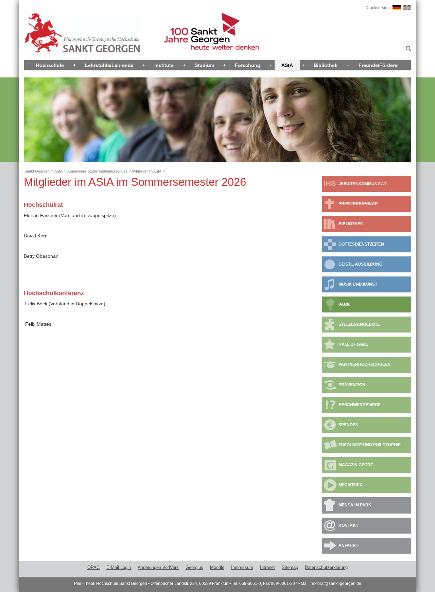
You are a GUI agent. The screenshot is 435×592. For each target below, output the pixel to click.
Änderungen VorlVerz (158, 567)
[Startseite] (82, 33)
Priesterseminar (358, 203)
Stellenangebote (359, 324)
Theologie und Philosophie (369, 445)
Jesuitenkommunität (362, 183)
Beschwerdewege (359, 404)
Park (344, 304)
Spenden (348, 425)
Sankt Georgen (37, 171)
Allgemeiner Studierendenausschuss (97, 171)
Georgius (194, 567)
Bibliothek (325, 65)
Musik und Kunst (357, 284)
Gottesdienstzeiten (361, 244)
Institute (164, 65)
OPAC (93, 567)
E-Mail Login (118, 567)
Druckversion (377, 7)
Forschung (247, 65)
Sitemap (290, 567)
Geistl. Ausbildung (360, 264)
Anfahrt (348, 545)
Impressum (242, 567)
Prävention (351, 384)
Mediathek (350, 485)
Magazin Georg (355, 465)
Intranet (267, 567)
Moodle (217, 567)
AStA (287, 65)
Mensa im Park (354, 505)
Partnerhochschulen (364, 364)
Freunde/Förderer (379, 65)
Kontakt (348, 525)
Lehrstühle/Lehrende (109, 65)
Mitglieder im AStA (146, 171)
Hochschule (50, 65)
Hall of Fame (353, 344)
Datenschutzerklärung (326, 567)
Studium (204, 65)
